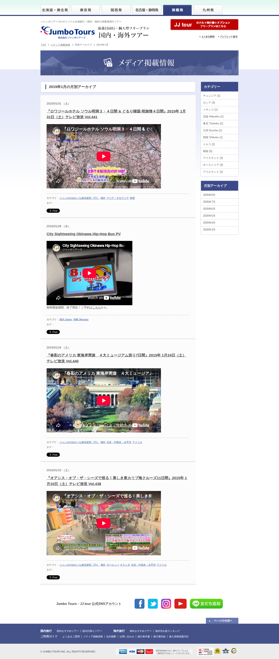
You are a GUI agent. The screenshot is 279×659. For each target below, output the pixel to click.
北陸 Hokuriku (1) (213, 116)
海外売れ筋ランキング (167, 631)
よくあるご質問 (71, 636)
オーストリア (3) (213, 164)
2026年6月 (209, 208)
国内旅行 (46, 630)
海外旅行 (119, 630)
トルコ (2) (209, 144)
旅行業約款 (159, 636)
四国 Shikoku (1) (213, 137)
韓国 (132, 198)
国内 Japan (65, 319)
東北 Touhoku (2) (213, 123)
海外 (102, 198)
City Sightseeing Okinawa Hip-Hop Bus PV (84, 234)
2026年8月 (209, 194)
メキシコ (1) (210, 109)
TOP (43, 44)
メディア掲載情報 (60, 44)
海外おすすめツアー (141, 631)
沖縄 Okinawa (80, 319)
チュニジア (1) (211, 95)
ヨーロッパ (113, 564)
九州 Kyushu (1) (212, 130)
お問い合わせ (126, 636)
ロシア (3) (209, 102)
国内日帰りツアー (92, 631)
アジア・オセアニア (118, 198)
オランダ (125, 564)
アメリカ (137, 442)
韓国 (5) (207, 151)
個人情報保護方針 (179, 636)
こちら (96, 307)
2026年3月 (209, 229)
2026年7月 (209, 201)
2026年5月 (209, 215)
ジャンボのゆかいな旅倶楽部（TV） (79, 198)
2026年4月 (209, 222)
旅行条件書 (144, 636)
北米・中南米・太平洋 (119, 442)
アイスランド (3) (213, 157)
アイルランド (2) (213, 171)
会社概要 (111, 636)
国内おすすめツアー (68, 631)
